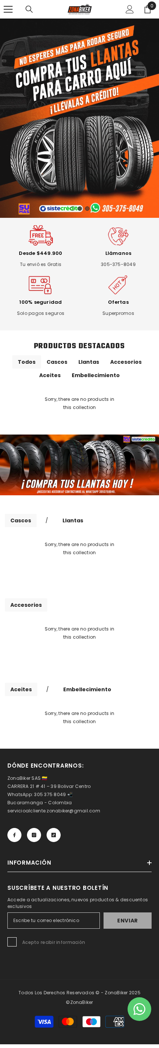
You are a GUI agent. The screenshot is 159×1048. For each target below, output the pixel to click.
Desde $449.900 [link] (40, 253)
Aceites (50, 375)
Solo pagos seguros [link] (40, 313)
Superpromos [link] (118, 313)
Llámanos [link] (118, 253)
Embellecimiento (96, 375)
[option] (79, 118)
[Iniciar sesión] (130, 9)
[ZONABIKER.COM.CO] (79, 465)
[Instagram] (34, 835)
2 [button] (80, 208)
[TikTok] (54, 835)
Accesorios (126, 362)
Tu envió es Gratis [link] (40, 264)
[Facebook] (14, 835)
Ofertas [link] (118, 302)
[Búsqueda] (29, 9)
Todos (26, 362)
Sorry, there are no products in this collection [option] (79, 403)
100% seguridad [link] (40, 302)
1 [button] (72, 208)
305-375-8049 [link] (118, 264)
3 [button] (87, 208)
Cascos (57, 362)
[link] (41, 236)
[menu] (8, 9)
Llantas (88, 362)
